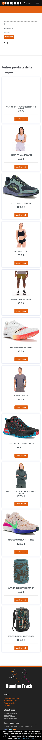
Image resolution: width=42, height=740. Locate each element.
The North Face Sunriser (21, 299)
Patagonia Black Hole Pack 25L (21, 636)
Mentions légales (10, 701)
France (25, 3)
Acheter (10, 37)
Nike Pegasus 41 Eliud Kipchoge (21, 540)
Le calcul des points (11, 698)
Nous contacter (9, 703)
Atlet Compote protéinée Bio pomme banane (21, 107)
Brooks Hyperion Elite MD (21, 347)
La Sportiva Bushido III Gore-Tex (21, 444)
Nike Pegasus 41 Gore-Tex (21, 203)
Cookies (7, 705)
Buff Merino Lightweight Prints (21, 588)
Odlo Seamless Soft (21, 251)
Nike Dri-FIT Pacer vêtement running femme (21, 492)
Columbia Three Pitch (21, 395)
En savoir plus (23, 738)
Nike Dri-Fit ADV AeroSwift (21, 155)
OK (33, 738)
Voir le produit (21, 119)
